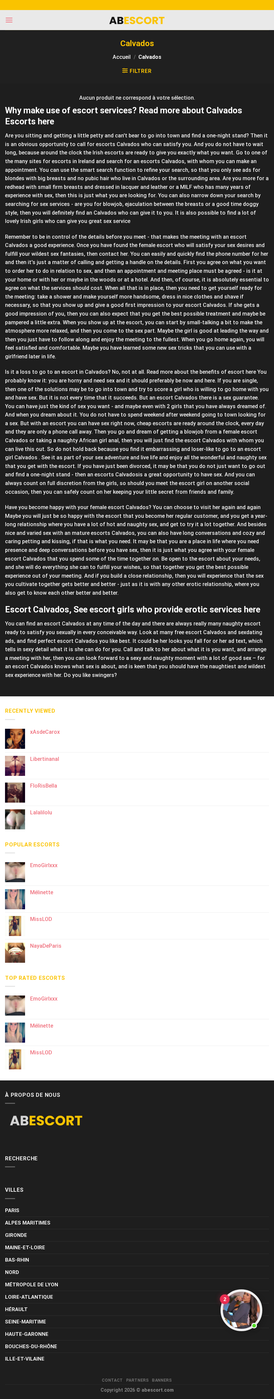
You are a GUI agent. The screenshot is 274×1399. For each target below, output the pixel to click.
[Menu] (9, 20)
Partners (137, 1380)
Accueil (122, 57)
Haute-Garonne (26, 1334)
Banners (162, 1380)
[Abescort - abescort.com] (137, 20)
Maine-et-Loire (25, 1248)
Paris (12, 1210)
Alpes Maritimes (27, 1223)
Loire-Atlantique (29, 1297)
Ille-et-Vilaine (24, 1359)
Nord (12, 1272)
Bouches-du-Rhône (31, 1347)
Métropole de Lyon (31, 1285)
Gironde (16, 1235)
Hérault (16, 1309)
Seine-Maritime (25, 1322)
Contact (112, 1380)
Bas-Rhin (17, 1260)
